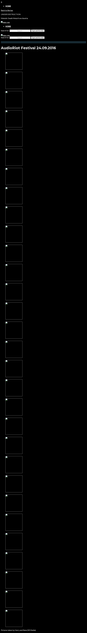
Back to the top (7, 10)
